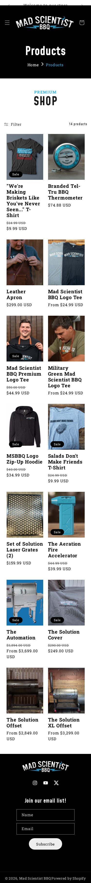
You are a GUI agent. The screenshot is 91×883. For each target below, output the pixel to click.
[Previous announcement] (9, 5)
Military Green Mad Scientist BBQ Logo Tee (65, 376)
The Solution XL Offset (64, 722)
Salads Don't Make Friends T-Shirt (65, 461)
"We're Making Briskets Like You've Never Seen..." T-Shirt (23, 200)
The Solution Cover (64, 634)
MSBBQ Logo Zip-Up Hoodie (25, 459)
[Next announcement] (82, 5)
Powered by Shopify (68, 878)
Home (33, 64)
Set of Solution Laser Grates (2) (25, 549)
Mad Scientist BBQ (35, 878)
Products (55, 64)
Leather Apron (16, 294)
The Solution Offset (23, 722)
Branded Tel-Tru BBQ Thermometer (65, 191)
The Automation (21, 634)
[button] (7, 22)
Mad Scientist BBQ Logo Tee (65, 294)
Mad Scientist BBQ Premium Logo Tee (24, 373)
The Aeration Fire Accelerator (64, 549)
